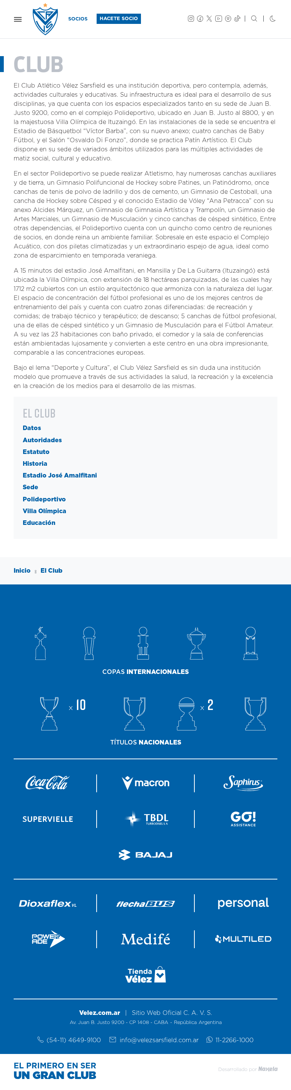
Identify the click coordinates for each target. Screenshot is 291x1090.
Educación (39, 523)
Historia (35, 464)
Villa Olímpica (44, 511)
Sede (30, 487)
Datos (32, 428)
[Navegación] (18, 19)
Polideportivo (44, 499)
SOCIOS (78, 19)
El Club (52, 571)
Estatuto (36, 452)
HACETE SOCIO (119, 18)
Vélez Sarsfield (46, 19)
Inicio (22, 571)
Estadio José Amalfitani (60, 476)
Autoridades (42, 440)
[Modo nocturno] (266, 19)
